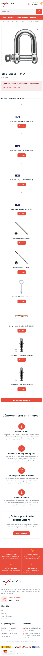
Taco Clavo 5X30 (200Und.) (21, 267)
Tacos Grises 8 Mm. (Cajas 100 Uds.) (21, 384)
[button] (38, 30)
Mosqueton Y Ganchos (22, 21)
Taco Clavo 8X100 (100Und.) (21, 238)
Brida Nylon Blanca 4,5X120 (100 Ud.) (21, 121)
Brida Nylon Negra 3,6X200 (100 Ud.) (21, 180)
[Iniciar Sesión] (29, 4)
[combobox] (18, 11)
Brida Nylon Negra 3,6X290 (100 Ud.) (21, 150)
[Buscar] (39, 11)
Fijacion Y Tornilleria (9, 21)
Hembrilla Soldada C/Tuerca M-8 (22, 297)
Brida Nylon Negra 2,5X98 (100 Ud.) (21, 209)
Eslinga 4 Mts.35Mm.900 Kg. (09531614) (21, 326)
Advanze (25, 654)
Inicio (1, 21)
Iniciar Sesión (35, 3)
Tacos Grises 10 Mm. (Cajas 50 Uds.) (21, 355)
